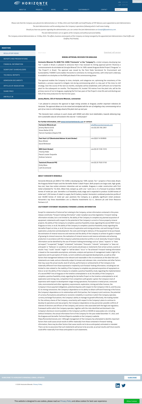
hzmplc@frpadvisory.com (107, 29)
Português (137, 1)
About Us (22, 9)
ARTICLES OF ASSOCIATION (14, 85)
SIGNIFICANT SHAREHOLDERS (15, 69)
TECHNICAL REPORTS (12, 75)
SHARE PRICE (9, 91)
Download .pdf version (112, 52)
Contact (104, 9)
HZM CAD (125, 5)
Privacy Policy (37, 384)
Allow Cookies (132, 401)
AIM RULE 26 (8, 96)
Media (66, 9)
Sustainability (84, 9)
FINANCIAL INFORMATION (13, 64)
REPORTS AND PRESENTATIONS (16, 58)
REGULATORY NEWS (11, 53)
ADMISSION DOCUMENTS (13, 80)
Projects (39, 9)
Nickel (53, 9)
